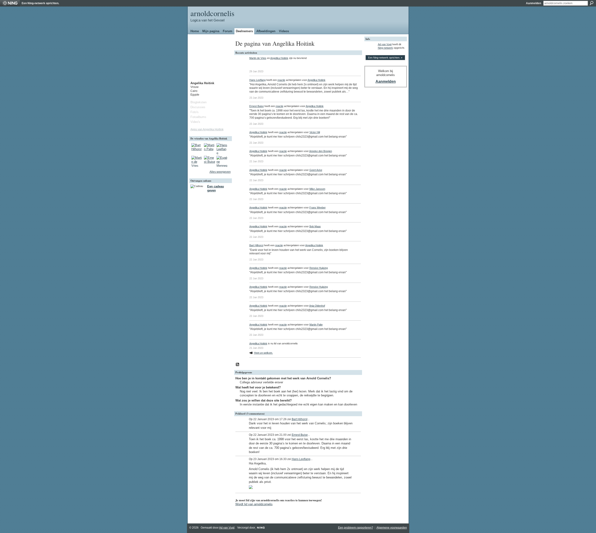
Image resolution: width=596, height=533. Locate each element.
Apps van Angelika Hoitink (207, 129)
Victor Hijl (314, 132)
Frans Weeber (317, 207)
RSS (238, 365)
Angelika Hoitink (279, 58)
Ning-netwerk (385, 47)
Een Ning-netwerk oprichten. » (385, 57)
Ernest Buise (256, 106)
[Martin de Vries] (197, 161)
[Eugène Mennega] (222, 161)
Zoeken (591, 3)
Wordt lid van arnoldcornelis (254, 504)
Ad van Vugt (385, 44)
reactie (281, 80)
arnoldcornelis (212, 13)
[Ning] (10, 3)
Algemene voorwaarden (391, 527)
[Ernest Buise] (209, 161)
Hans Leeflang (257, 80)
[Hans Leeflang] (222, 148)
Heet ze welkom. (263, 352)
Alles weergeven (220, 171)
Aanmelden (533, 3)
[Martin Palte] (209, 148)
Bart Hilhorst (256, 245)
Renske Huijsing (318, 267)
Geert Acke (315, 170)
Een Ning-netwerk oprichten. (40, 3)
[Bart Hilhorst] (197, 148)
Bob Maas (315, 226)
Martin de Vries (257, 58)
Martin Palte (316, 324)
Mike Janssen (317, 188)
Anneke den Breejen (320, 151)
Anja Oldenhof (317, 305)
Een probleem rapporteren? (355, 527)
